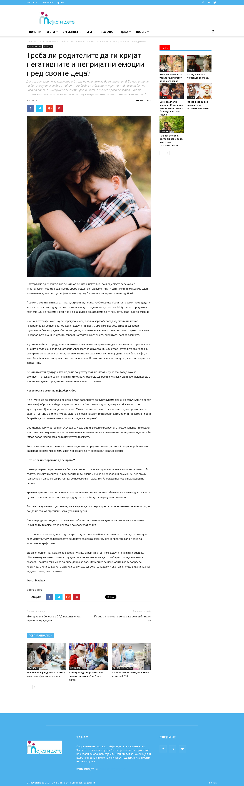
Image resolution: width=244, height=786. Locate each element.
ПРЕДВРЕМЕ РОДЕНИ (122, 668)
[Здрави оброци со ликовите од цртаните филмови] (199, 91)
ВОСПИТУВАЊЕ (48, 41)
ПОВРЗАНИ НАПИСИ (40, 635)
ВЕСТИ (50, 31)
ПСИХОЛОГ (33, 668)
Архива (60, 2)
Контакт (213, 782)
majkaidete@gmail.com (112, 768)
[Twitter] (214, 2)
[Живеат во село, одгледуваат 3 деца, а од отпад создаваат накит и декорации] (172, 124)
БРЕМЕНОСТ (70, 31)
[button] (213, 32)
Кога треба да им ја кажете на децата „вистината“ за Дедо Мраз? (86, 676)
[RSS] (208, 2)
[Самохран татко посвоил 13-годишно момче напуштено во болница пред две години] (172, 91)
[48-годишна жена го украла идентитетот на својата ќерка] (172, 63)
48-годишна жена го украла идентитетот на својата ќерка (171, 77)
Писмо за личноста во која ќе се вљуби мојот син (122, 618)
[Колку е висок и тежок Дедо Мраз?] (199, 63)
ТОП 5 (163, 70)
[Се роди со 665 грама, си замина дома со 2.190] (131, 656)
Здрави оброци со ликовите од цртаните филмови (197, 105)
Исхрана (107, 31)
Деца (124, 31)
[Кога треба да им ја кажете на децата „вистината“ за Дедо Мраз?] (88, 656)
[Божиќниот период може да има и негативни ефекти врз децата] (46, 656)
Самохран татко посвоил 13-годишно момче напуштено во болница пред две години (171, 108)
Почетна (35, 31)
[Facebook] (203, 2)
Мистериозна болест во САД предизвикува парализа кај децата (54, 618)
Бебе (89, 31)
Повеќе (141, 31)
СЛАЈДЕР (48, 46)
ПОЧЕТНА (32, 41)
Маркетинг (48, 2)
